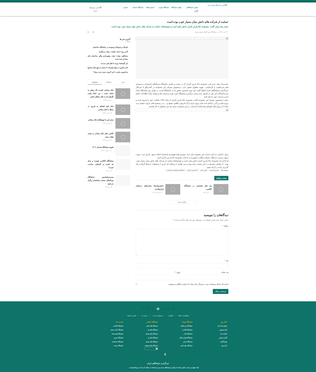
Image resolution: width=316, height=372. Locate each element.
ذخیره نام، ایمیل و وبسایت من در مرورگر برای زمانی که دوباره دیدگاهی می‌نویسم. (198, 284)
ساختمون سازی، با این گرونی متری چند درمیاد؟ (110, 72)
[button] (107, 9)
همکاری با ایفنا (183, 315)
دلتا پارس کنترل (192, 170)
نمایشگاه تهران (164, 7)
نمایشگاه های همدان (152, 334)
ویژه (196, 32)
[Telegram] (152, 308)
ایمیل (177, 272)
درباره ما (144, 315)
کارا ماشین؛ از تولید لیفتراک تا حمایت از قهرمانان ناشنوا (108, 68)
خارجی (125, 7)
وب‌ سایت (224, 272)
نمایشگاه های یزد (153, 338)
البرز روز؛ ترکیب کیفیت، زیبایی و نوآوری (113, 52)
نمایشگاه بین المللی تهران (208, 32)
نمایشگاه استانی (138, 7)
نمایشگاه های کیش (152, 326)
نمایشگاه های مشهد (152, 342)
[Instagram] (173, 308)
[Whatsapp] (168, 308)
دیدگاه (225, 226)
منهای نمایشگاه (176, 7)
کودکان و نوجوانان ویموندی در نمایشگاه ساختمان (110, 47)
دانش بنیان (203, 170)
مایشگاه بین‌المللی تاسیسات (175, 170)
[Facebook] (147, 308)
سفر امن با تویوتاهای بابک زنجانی (101, 120)
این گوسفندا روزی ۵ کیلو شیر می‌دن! (114, 63)
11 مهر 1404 (206, 192)
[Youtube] (163, 308)
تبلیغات (170, 315)
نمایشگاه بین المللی (186, 326)
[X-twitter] (142, 308)
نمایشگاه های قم (153, 330)
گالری (196, 11)
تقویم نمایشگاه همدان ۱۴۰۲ (103, 147)
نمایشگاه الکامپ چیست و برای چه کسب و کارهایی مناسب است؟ (101, 164)
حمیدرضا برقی (214, 170)
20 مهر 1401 (223, 32)
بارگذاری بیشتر (182, 202)
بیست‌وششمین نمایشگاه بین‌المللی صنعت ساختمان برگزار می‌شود (101, 180)
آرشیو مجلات (150, 7)
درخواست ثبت (158, 315)
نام (226, 261)
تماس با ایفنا (131, 315)
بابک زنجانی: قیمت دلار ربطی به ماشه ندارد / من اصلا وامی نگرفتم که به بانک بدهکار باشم (101, 93)
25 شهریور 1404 (157, 192)
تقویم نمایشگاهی (192, 7)
